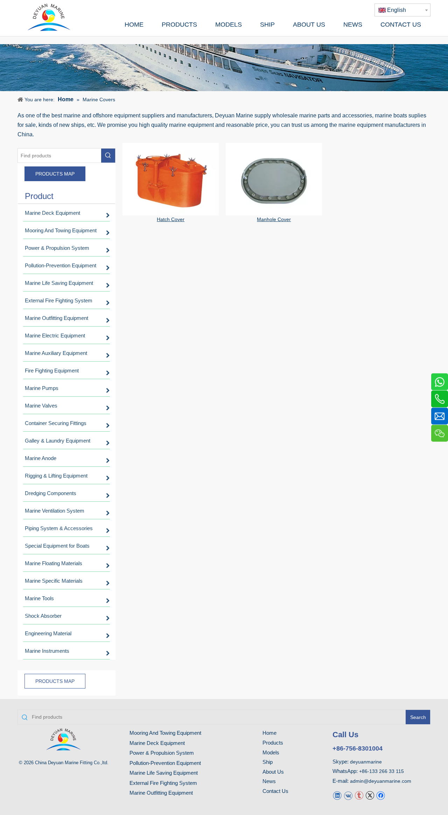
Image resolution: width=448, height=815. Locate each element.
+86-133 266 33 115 (381, 771)
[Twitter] (369, 795)
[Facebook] (380, 795)
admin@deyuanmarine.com (380, 781)
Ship (267, 762)
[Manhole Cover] (274, 179)
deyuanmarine (366, 762)
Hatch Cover (170, 219)
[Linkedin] (337, 795)
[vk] (348, 795)
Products (272, 743)
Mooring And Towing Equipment (165, 733)
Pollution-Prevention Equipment (165, 763)
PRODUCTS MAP (55, 174)
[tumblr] (359, 795)
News (269, 781)
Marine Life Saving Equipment (164, 773)
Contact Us (275, 791)
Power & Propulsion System (162, 753)
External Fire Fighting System (163, 783)
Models (270, 752)
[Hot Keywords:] (108, 156)
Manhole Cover (274, 219)
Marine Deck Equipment (157, 743)
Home (269, 733)
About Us (273, 772)
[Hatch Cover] (170, 179)
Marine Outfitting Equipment (161, 793)
